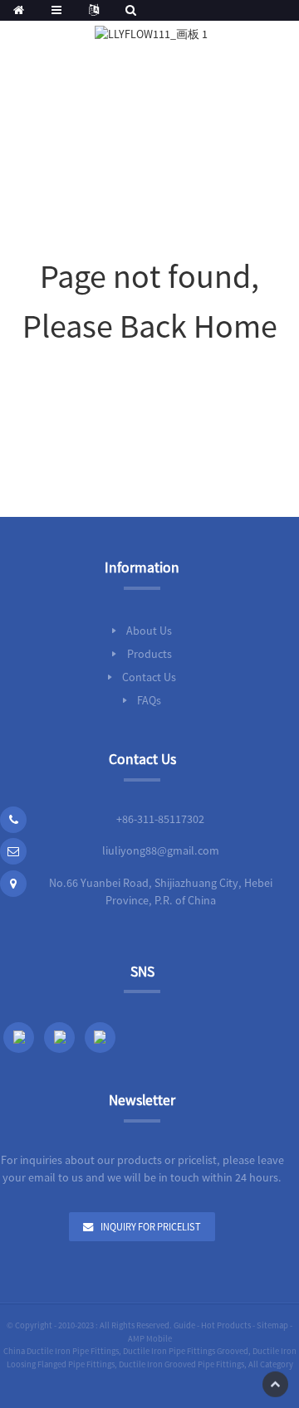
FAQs (149, 700)
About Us (149, 630)
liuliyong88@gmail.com (160, 850)
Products (149, 653)
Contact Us (149, 677)
